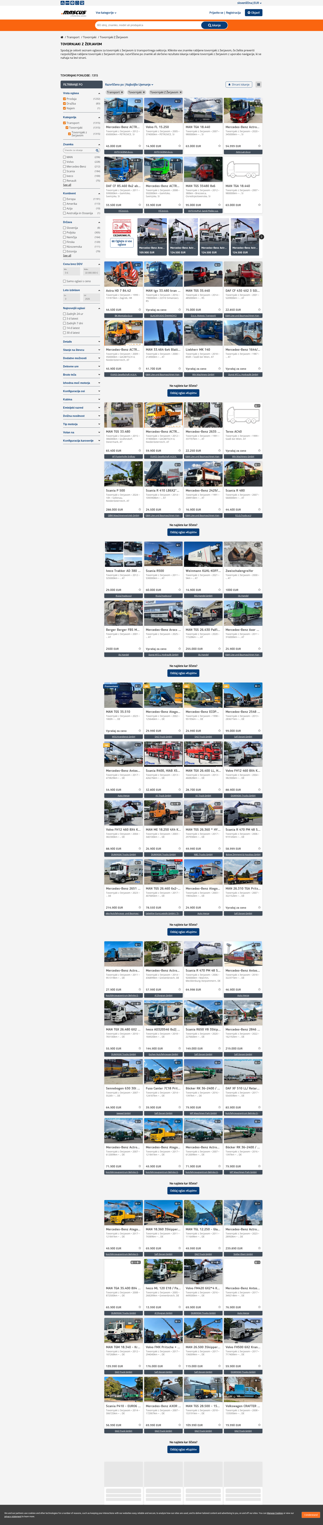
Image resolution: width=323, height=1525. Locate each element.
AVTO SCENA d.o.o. (123, 151)
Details (67, 341)
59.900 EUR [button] (153, 450)
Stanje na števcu (73, 350)
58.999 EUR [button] (233, 848)
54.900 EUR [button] (113, 789)
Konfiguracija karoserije (78, 440)
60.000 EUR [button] (153, 590)
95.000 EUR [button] (193, 205)
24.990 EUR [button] (193, 731)
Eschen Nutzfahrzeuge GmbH (163, 1054)
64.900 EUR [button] (113, 1107)
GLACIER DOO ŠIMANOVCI (163, 315)
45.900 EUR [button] (113, 368)
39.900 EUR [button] (153, 1107)
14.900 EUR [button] (153, 146)
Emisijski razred (73, 407)
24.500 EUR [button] (153, 509)
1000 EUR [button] (232, 590)
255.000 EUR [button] (194, 649)
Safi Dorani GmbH (243, 736)
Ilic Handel (243, 595)
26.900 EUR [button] (153, 848)
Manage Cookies (275, 1513)
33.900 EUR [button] (153, 205)
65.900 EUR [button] (113, 1307)
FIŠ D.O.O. (124, 210)
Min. (65, 269)
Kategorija (69, 117)
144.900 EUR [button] (154, 1048)
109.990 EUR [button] (194, 1425)
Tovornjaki (89, 37)
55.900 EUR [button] (113, 1048)
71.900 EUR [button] (113, 1166)
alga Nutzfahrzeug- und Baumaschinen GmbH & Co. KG (133, 913)
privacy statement (12, 1516)
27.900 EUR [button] (113, 989)
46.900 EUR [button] (233, 989)
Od (85, 295)
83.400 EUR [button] (113, 450)
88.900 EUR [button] (233, 789)
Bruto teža (69, 374)
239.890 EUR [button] (234, 1248)
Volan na (68, 432)
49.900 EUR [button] (153, 1166)
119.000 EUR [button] (194, 1366)
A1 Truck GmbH (163, 795)
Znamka (68, 144)
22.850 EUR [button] (233, 309)
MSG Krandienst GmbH (123, 736)
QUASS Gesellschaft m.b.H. (123, 374)
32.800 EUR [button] (153, 789)
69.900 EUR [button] (153, 1248)
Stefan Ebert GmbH (243, 1254)
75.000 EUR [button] (193, 309)
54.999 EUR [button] (233, 146)
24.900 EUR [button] (193, 907)
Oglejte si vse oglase (123, 242)
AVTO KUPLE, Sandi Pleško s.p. (203, 210)
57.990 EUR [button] (153, 989)
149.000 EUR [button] (194, 1048)
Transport (73, 37)
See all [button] (67, 185)
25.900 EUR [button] (233, 649)
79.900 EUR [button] (193, 1107)
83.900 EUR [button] (233, 1107)
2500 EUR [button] (112, 649)
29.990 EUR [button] (153, 731)
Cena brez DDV (73, 264)
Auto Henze (124, 795)
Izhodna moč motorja (76, 383)
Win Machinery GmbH (203, 374)
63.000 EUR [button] (193, 146)
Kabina (67, 399)
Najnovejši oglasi (74, 308)
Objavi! (255, 12)
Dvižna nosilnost (73, 416)
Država (67, 222)
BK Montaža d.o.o (123, 315)
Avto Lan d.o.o (243, 151)
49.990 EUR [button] (193, 848)
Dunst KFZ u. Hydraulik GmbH (243, 374)
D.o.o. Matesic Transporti (203, 315)
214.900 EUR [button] (114, 907)
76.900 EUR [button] (233, 1307)
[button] (82, 84)
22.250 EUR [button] (193, 450)
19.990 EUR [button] (233, 1425)
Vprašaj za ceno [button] (156, 309)
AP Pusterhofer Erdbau (123, 456)
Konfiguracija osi (74, 391)
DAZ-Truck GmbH (163, 736)
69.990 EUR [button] (153, 1425)
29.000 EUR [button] (113, 590)
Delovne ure (71, 366)
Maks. (86, 269)
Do (65, 295)
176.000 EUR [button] (154, 1366)
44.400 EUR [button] (233, 509)
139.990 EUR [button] (114, 1366)
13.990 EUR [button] (153, 1307)
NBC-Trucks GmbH (203, 854)
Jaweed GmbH (124, 1113)
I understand (311, 1515)
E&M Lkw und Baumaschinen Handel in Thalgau (249, 315)
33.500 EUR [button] (113, 205)
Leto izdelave (71, 290)
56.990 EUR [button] (113, 1425)
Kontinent (69, 193)
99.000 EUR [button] (233, 731)
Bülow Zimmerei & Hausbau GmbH (243, 854)
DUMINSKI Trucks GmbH (243, 795)
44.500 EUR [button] (113, 309)
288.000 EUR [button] (114, 509)
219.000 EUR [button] (234, 1048)
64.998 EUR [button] (193, 989)
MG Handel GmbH (203, 595)
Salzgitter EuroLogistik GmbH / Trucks (164, 913)
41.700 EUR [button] (153, 368)
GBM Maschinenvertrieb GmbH (123, 515)
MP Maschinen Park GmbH (203, 1113)
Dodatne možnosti (74, 358)
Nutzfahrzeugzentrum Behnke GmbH (124, 995)
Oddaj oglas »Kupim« (183, 393)
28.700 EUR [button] (193, 789)
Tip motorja (70, 424)
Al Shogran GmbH (163, 995)
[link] (123, 110)
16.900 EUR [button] (193, 509)
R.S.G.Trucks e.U (243, 515)
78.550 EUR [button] (153, 907)
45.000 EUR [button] (113, 146)
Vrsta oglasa (71, 93)
